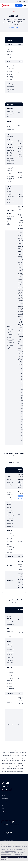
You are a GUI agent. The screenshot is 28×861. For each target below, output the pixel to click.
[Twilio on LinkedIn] (10, 822)
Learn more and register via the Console (21, 497)
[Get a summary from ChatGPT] (3, 789)
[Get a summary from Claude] (10, 789)
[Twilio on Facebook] (3, 822)
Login (24, 1)
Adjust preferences (21, 857)
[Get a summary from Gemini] (6, 789)
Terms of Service (19, 854)
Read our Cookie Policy (4, 859)
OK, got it (7, 857)
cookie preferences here (10, 851)
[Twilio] (5, 5)
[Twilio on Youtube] (14, 822)
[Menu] (24, 5)
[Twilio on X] (6, 822)
